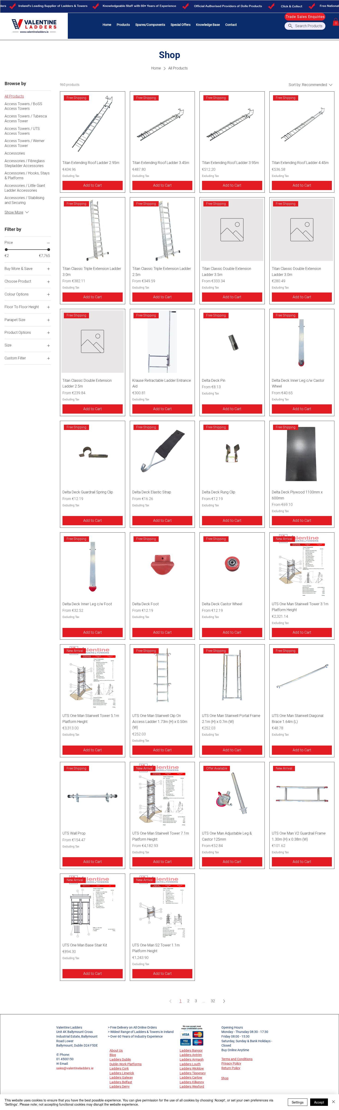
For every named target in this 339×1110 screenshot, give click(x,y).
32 (213, 1001)
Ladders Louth (190, 1064)
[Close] (333, 1102)
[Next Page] (224, 1001)
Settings (297, 1102)
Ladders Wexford (192, 1086)
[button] (123, 25)
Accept (319, 1102)
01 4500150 (65, 1059)
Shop (225, 1078)
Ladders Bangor (191, 1050)
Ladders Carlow (191, 1077)
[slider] (6, 249)
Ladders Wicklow (192, 1068)
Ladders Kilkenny (192, 1082)
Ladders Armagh (192, 1059)
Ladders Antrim (191, 1055)
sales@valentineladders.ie (74, 1068)
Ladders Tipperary (193, 1073)
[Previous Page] (170, 1001)
